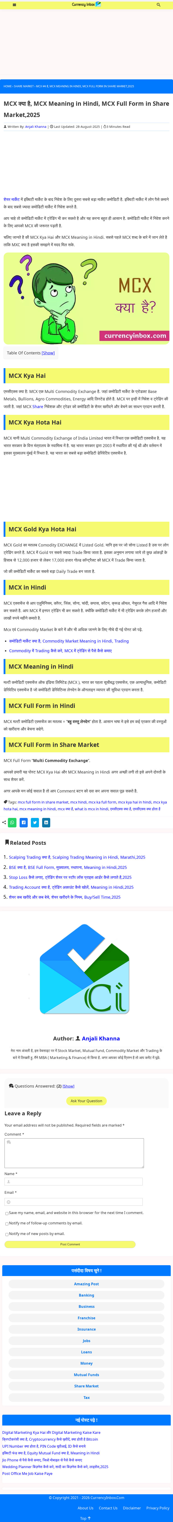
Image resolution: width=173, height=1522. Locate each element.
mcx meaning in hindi (37, 808)
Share (37, 406)
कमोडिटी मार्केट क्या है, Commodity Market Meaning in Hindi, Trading (69, 641)
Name (11, 1174)
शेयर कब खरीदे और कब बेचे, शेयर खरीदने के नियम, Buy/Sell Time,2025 (65, 897)
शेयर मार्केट (12, 199)
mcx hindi (78, 802)
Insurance (86, 1329)
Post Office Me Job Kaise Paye (27, 1473)
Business (87, 1306)
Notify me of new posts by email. (37, 1233)
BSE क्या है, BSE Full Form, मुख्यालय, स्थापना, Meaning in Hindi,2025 (68, 867)
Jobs (86, 1340)
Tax (87, 1397)
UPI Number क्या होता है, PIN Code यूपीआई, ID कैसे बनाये (44, 1446)
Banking (86, 1295)
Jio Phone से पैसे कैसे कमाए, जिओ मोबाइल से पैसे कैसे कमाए (42, 1460)
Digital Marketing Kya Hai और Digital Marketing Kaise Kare (51, 1432)
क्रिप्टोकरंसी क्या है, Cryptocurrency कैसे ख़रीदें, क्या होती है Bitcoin (50, 1439)
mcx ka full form (102, 802)
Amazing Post (86, 1283)
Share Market (86, 1386)
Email (11, 1192)
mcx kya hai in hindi (134, 802)
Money (86, 1363)
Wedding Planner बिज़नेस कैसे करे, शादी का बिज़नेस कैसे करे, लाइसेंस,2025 (55, 1466)
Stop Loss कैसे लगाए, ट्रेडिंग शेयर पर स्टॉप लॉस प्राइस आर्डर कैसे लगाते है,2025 (70, 877)
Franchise (86, 1317)
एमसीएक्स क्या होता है (146, 808)
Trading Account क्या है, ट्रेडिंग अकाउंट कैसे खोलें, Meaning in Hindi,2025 (71, 887)
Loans (86, 1352)
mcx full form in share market (43, 802)
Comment (14, 1134)
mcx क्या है (65, 808)
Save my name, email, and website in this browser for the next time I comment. (76, 1212)
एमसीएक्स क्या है (120, 808)
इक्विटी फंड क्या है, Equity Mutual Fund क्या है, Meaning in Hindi (51, 1453)
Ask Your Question (86, 1100)
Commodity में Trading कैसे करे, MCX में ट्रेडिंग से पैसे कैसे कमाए (60, 650)
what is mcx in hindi (91, 808)
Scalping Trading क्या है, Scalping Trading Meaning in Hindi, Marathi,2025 (77, 857)
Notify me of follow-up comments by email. (45, 1223)
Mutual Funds (86, 1374)
